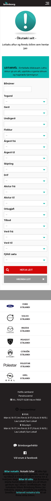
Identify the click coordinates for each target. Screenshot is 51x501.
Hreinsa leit (23, 279)
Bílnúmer (9, 84)
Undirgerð (9, 118)
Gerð (7, 107)
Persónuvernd (25, 396)
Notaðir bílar (27, 471)
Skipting (8, 164)
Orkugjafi (9, 209)
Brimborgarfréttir (28, 446)
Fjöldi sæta (10, 254)
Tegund (8, 96)
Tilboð (7, 220)
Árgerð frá (10, 141)
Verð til (8, 243)
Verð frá (8, 232)
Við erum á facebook (25, 458)
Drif (6, 175)
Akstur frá (9, 186)
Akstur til (9, 198)
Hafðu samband (25, 392)
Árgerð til (9, 152)
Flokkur (8, 130)
